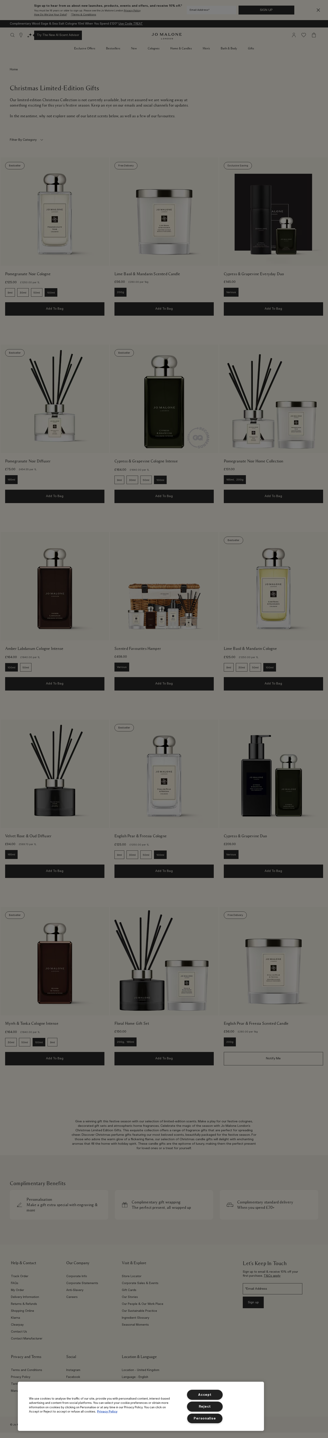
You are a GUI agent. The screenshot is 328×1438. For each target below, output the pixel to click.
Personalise (205, 1418)
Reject (205, 1406)
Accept (204, 1395)
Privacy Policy (107, 1411)
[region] (141, 1406)
